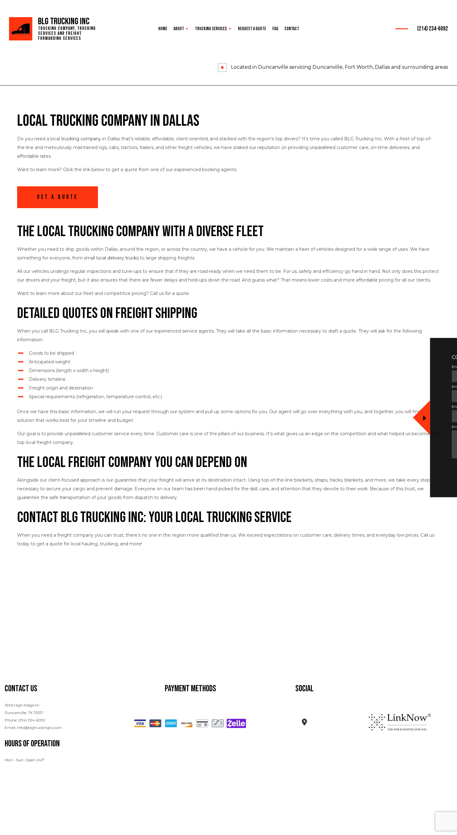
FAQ (275, 29)
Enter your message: (332, 426)
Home (162, 29)
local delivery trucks (117, 258)
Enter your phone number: (338, 386)
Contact (291, 29)
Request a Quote (252, 29)
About (178, 29)
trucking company (81, 139)
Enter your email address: (336, 406)
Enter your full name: (333, 366)
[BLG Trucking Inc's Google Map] (304, 723)
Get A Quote (57, 197)
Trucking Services (211, 29)
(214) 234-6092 (432, 28)
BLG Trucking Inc (64, 21)
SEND (426, 468)
